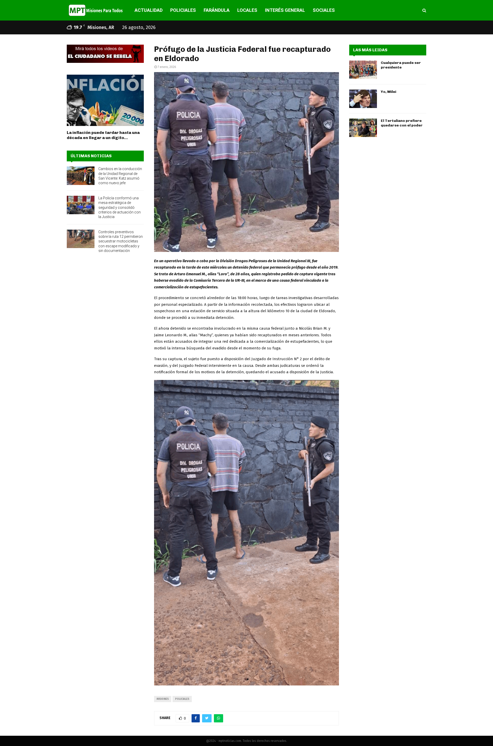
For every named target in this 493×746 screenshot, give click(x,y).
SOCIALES (324, 10)
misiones (163, 699)
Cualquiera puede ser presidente (401, 65)
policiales (182, 699)
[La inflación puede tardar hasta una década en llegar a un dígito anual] (105, 100)
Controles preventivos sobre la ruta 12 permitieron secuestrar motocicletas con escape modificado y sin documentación (120, 241)
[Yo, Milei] (363, 99)
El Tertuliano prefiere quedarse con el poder (402, 123)
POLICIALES (183, 10)
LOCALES (247, 10)
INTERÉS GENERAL (285, 10)
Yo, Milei (388, 92)
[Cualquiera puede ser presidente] (363, 70)
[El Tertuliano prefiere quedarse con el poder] (363, 128)
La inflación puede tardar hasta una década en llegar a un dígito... (103, 135)
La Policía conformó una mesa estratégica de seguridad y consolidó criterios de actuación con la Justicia (119, 207)
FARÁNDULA (217, 10)
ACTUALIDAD (149, 10)
